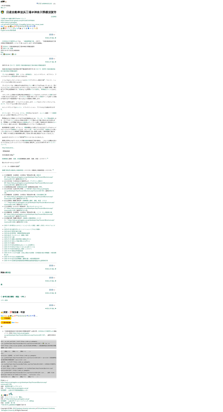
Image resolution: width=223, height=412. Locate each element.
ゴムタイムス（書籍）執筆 (20, 235)
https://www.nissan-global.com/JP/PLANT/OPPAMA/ (18, 20)
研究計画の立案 (16, 231)
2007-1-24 (6, 48)
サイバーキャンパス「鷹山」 (14, 397)
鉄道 (18, 159)
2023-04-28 (8, 233)
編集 (10, 18)
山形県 (10, 405)
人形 (15, 54)
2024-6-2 (6, 46)
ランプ (46, 118)
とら (17, 129)
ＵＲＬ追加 (4, 300)
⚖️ (33, 28)
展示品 (8, 272)
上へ (4, 7)
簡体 (11, 30)
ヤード (29, 120)
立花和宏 (53, 17)
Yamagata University (8, 410)
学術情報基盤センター (21, 390)
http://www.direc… (8, 148)
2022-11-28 (8, 225)
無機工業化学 (6, 170)
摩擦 (25, 127)
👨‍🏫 (2, 12)
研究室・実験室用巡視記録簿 (21, 233)
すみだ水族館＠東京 (18, 257)
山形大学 (11, 390)
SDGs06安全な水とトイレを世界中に (23, 245)
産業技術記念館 (22, 187)
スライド (23, 18)
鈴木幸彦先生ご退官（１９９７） (22, 249)
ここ (35, 102)
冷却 (27, 113)
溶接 (50, 95)
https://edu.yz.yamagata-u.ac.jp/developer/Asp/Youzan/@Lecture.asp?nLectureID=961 (26, 190)
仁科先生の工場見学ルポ (10, 41)
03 (51, 281)
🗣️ (28, 28)
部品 (22, 170)
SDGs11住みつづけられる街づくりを (23, 247)
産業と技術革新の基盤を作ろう (21, 239)
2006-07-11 (22, 179)
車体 (42, 89)
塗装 (17, 74)
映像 (13, 129)
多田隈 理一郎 (10, 403)
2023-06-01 (8, 235)
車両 (27, 74)
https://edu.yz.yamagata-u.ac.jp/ (17, 388)
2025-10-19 (8, 243)
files (2, 52)
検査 (52, 118)
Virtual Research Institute (46, 408)
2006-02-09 (22, 185)
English (3, 30)
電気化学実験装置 (17, 251)
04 (51, 293)
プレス (4, 74)
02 (51, 269)
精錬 (6, 159)
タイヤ (28, 80)
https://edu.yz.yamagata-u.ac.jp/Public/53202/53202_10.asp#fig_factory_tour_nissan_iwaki (22, 23)
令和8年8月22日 (47, 4)
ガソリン (5, 113)
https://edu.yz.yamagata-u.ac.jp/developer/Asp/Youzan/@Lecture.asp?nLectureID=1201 (24, 334)
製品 (13, 76)
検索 (3, 18)
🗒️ (8, 28)
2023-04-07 (8, 231)
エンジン (19, 107)
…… (36, 26)
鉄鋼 (3, 159)
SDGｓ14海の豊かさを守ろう (21, 241)
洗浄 (37, 89)
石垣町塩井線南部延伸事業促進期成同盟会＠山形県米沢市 (30, 261)
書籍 (12, 296)
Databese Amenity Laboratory (26, 408)
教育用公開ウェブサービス (13, 386)
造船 (14, 159)
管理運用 (4, 390)
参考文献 (6, 296)
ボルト (25, 97)
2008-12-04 (23, 222)
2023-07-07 (8, 237)
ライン (49, 89)
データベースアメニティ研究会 (24, 401)
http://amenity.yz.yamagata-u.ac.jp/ (17, 399)
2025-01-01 (8, 239)
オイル (32, 89)
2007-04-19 (23, 199)
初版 (11, 48)
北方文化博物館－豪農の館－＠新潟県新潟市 (26, 259)
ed (6, 18)
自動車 (7, 54)
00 (51, 38)
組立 (30, 74)
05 (51, 308)
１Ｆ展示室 (27, 189)
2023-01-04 (8, 229)
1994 (40, 187)
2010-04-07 (22, 216)
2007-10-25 (23, 204)
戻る (48, 38)
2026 (14, 408)
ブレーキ (40, 118)
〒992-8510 (4, 405)
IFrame (17, 18)
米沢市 (15, 405)
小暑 (13, 237)
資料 (13, 18)
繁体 (14, 30)
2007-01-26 (23, 210)
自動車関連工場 (29, 41)
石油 (20, 89)
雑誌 (17, 296)
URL (22, 296)
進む (2, 7)
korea (8, 30)
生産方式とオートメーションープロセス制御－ (26, 229)
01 (51, 62)
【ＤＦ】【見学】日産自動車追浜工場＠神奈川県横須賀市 (28, 65)
